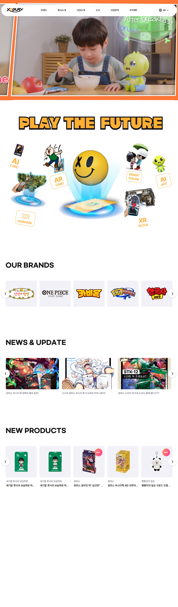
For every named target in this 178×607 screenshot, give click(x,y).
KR (164, 10)
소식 (98, 10)
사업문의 (115, 10)
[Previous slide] (5, 294)
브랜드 (44, 10)
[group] (21, 294)
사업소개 (81, 10)
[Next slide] (172, 294)
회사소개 (62, 10)
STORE (133, 10)
